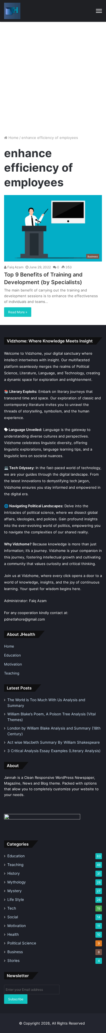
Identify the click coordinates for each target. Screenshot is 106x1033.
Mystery (14, 891)
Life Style (15, 899)
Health (13, 934)
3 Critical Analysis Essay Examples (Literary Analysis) (54, 751)
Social (12, 917)
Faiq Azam (15, 267)
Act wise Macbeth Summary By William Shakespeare (53, 742)
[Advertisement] (53, 78)
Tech (11, 908)
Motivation (13, 664)
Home (12, 137)
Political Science (21, 943)
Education (12, 655)
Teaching (11, 673)
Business (15, 952)
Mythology (16, 882)
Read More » (17, 312)
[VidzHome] (12, 11)
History (13, 873)
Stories (13, 960)
